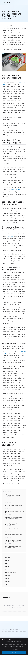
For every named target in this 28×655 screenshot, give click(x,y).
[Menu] (25, 2)
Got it (14, 652)
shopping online (16, 189)
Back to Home (6, 7)
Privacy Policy (14, 649)
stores (10, 236)
